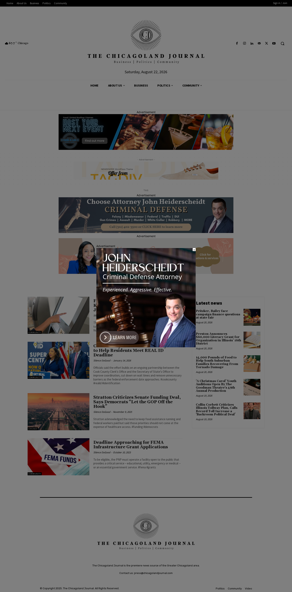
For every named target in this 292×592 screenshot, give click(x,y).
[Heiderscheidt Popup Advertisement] (146, 346)
